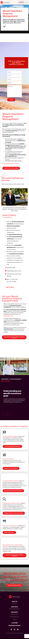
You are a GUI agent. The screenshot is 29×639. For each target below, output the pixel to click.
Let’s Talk (10, 287)
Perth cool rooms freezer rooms (11, 525)
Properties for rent (14, 625)
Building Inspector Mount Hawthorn (12, 503)
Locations (15, 623)
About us (14, 603)
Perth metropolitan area (12, 315)
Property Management (14, 608)
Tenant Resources (14, 614)
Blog (14, 619)
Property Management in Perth (10, 163)
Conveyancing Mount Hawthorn (11, 481)
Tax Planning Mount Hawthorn (11, 436)
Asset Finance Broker (8, 459)
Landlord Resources (14, 617)
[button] (3, 414)
